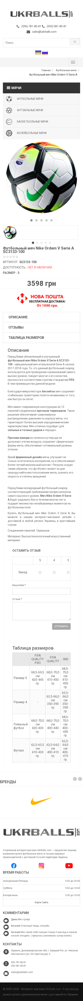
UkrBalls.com (53, 989)
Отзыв (17, 599)
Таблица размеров (26, 338)
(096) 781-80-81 (31, 26)
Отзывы (16, 327)
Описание (18, 317)
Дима (14, 919)
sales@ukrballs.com (44, 31)
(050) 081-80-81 (57, 26)
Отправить (61, 626)
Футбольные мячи (66, 70)
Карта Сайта (41, 902)
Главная (46, 70)
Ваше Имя (19, 585)
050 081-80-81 (18, 965)
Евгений (15, 925)
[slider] (10, 256)
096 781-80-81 (18, 962)
